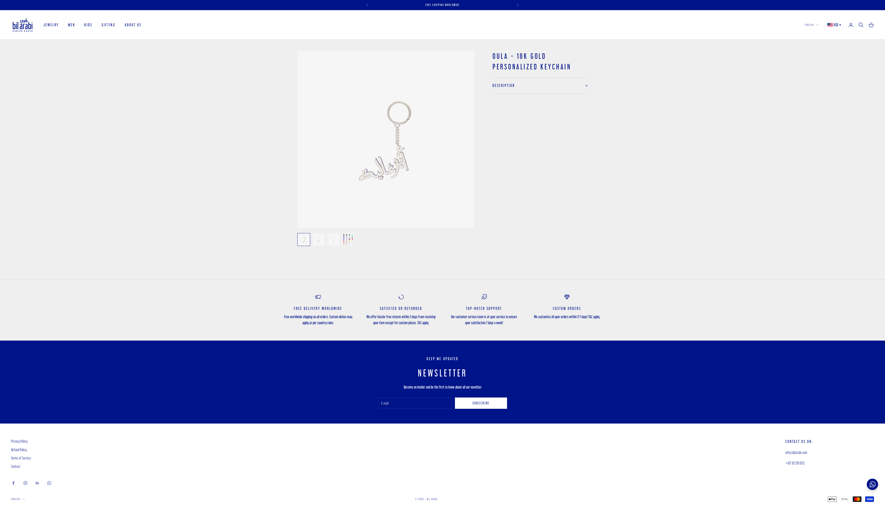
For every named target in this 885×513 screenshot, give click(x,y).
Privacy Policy (19, 441)
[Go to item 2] (318, 239)
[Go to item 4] (348, 239)
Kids (88, 24)
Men (71, 24)
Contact (15, 466)
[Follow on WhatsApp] (49, 483)
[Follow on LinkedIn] (37, 483)
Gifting (108, 24)
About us (133, 24)
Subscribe (481, 403)
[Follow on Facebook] (13, 483)
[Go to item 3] (333, 239)
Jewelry (51, 24)
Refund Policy (19, 450)
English (809, 24)
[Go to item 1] (303, 239)
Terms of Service (21, 458)
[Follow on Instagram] (25, 483)
